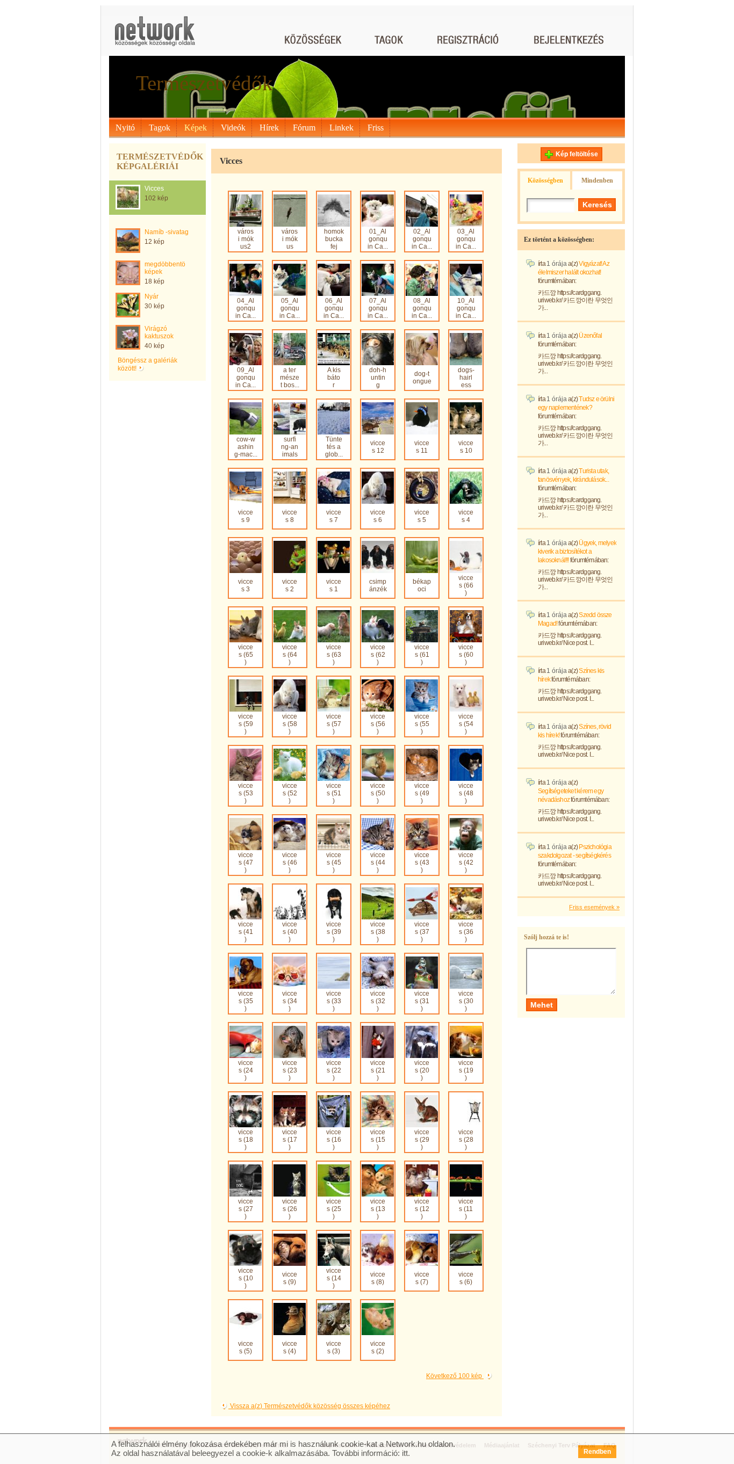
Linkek (341, 127)
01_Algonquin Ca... (378, 239)
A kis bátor (334, 377)
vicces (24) (245, 1070)
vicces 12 (377, 446)
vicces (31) (421, 1001)
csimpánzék (378, 585)
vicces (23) (289, 1070)
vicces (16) (333, 1139)
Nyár (152, 296)
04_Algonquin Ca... (245, 308)
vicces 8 (289, 516)
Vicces (154, 188)
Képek (195, 127)
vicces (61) (421, 654)
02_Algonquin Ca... (422, 239)
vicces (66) (465, 585)
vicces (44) (377, 862)
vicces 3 (245, 585)
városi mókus (290, 239)
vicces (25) (333, 1209)
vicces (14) (333, 1278)
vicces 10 (465, 446)
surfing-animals (289, 447)
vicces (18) (245, 1139)
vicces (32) (377, 1001)
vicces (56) (377, 724)
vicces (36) (465, 932)
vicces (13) (377, 1209)
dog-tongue (422, 377)
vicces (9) (289, 1278)
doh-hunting (377, 377)
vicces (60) (465, 654)
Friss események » (594, 907)
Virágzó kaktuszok (159, 332)
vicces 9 (245, 516)
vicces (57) (333, 724)
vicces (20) (421, 1070)
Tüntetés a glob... (334, 447)
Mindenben (597, 180)
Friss (376, 127)
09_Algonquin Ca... (245, 377)
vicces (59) (245, 724)
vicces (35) (245, 1001)
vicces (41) (245, 932)
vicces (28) (465, 1139)
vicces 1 (333, 585)
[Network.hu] (155, 36)
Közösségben (545, 180)
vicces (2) (377, 1347)
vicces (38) (377, 932)
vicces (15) (377, 1139)
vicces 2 (289, 585)
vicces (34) (289, 1001)
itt (405, 1453)
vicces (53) (245, 793)
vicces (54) (465, 724)
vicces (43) (421, 862)
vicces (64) (289, 654)
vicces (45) (333, 862)
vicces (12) (421, 1209)
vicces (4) (289, 1347)
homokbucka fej (334, 239)
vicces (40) (289, 932)
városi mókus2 (246, 239)
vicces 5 (421, 516)
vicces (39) (333, 932)
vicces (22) (333, 1070)
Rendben (597, 1451)
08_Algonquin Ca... (422, 308)
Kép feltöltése (577, 154)
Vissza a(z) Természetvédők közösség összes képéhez (309, 1406)
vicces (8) (377, 1278)
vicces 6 (377, 516)
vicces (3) (333, 1347)
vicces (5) (245, 1347)
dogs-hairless (466, 377)
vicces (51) (333, 793)
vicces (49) (421, 793)
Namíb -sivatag (167, 232)
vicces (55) (421, 724)
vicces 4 (465, 516)
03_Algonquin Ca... (466, 239)
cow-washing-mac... (245, 447)
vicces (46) (289, 862)
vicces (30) (465, 1001)
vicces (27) (245, 1209)
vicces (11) (465, 1209)
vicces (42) (465, 862)
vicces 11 (421, 446)
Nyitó (125, 127)
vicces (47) (245, 862)
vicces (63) (333, 654)
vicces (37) (421, 932)
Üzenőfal (590, 335)
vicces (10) (245, 1278)
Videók (233, 127)
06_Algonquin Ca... (333, 308)
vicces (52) (289, 793)
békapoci (422, 585)
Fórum (304, 127)
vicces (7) (421, 1278)
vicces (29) (421, 1139)
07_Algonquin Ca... (378, 308)
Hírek (269, 127)
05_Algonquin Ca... (289, 308)
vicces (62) (377, 654)
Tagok (159, 127)
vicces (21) (377, 1070)
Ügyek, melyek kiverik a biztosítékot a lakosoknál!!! (577, 551)
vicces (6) (465, 1278)
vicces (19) (465, 1070)
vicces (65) (245, 654)
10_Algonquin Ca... (466, 308)
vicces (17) (289, 1139)
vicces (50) (377, 793)
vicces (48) (465, 793)
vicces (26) (289, 1209)
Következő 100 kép (455, 1376)
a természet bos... (289, 377)
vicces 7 (333, 516)
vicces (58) (289, 724)
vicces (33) (333, 1001)
